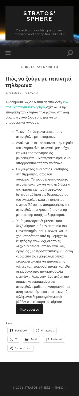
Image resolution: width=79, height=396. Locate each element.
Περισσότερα (29, 309)
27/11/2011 (13, 92)
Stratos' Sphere (39, 16)
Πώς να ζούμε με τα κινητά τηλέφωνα (38, 82)
